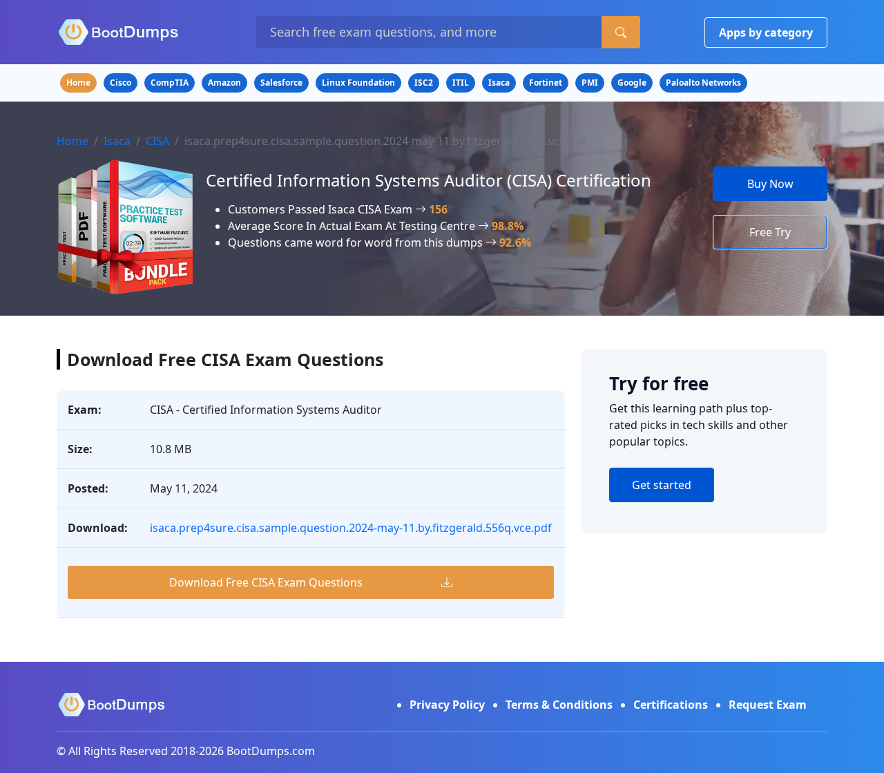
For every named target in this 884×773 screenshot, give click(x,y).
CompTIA (170, 82)
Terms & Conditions (559, 704)
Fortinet (545, 82)
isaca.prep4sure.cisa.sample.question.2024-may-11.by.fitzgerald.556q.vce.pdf (351, 527)
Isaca (499, 82)
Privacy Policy (447, 704)
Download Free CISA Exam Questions (266, 582)
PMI (590, 82)
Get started (661, 485)
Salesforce (281, 82)
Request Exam (768, 704)
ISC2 (423, 82)
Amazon (224, 82)
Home (78, 82)
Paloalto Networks (703, 82)
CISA (157, 141)
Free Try (770, 232)
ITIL (460, 82)
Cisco (120, 82)
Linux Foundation (358, 82)
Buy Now (770, 183)
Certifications (670, 704)
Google (631, 82)
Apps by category (766, 32)
